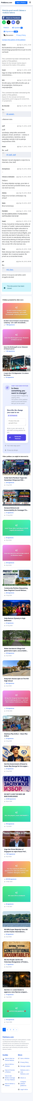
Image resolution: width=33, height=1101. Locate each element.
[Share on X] (9, 22)
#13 (17, 211)
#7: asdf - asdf (11, 155)
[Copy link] (18, 22)
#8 (18, 146)
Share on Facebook (13, 18)
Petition (6, 28)
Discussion (9, 35)
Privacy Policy (21, 35)
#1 (18, 45)
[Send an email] (13, 22)
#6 (18, 106)
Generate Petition (17, 437)
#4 (18, 80)
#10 (17, 177)
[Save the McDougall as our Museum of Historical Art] (16, 341)
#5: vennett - (10, 114)
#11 (17, 193)
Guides (5, 1055)
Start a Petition (21, 2)
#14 (17, 221)
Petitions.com (6, 3)
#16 (17, 261)
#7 (18, 126)
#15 (17, 249)
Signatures (11, 31)
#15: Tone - (10, 270)
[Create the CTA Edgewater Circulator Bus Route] (16, 367)
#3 (18, 70)
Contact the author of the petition (13, 40)
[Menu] (30, 2)
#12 (17, 203)
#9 (18, 169)
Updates (18, 28)
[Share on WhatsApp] (4, 22)
